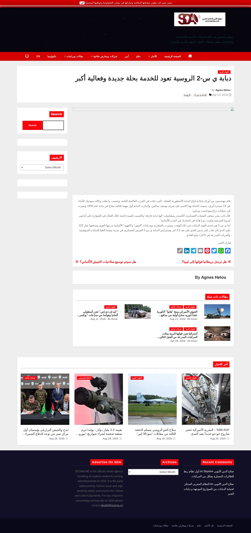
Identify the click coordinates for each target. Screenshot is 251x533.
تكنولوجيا (51, 56)
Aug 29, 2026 (218, 438)
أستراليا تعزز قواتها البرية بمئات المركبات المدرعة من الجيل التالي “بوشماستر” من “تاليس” (178, 337)
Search (56, 114)
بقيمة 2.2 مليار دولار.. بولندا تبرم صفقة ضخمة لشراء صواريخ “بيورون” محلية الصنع (99, 433)
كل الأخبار (209, 525)
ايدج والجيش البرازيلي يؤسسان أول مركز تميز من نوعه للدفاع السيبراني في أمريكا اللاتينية (45, 433)
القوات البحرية (191, 378)
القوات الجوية (137, 378)
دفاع (138, 56)
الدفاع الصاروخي (85, 378)
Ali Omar (192, 319)
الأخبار (153, 56)
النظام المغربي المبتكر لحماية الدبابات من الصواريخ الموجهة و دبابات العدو (209, 489)
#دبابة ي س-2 (200, 95)
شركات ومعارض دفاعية (105, 56)
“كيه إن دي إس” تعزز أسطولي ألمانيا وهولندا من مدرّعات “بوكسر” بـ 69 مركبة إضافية (98, 315)
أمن (127, 56)
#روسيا (187, 95)
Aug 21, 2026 (177, 319)
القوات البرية (224, 72)
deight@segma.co (112, 505)
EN (38, 56)
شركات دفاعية (176, 307)
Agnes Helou (223, 90)
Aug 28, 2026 (110, 438)
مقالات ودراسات (74, 56)
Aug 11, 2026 (98, 319)
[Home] (190, 56)
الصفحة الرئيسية (172, 56)
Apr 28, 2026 (177, 340)
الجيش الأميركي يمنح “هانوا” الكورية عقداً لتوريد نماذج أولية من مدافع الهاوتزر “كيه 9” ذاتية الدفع (177, 315)
